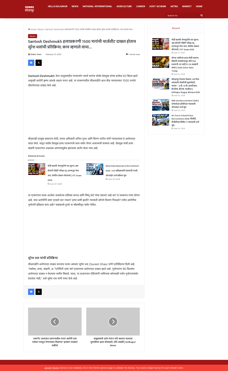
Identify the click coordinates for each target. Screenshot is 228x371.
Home (199, 6)
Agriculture (124, 6)
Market (187, 6)
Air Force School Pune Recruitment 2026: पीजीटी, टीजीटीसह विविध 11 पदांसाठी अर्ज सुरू (185, 120)
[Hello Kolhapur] (29, 9)
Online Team (35, 54)
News (75, 6)
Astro (174, 6)
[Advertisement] (84, 113)
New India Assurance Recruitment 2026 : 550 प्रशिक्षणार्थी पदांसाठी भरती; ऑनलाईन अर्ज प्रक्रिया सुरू (122, 170)
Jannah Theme (51, 368)
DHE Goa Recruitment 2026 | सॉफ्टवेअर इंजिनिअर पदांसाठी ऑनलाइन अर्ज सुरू (185, 104)
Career (140, 6)
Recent (176, 28)
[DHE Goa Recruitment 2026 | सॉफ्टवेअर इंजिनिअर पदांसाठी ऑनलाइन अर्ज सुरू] (160, 105)
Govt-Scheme (157, 6)
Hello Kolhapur (57, 6)
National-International (97, 6)
